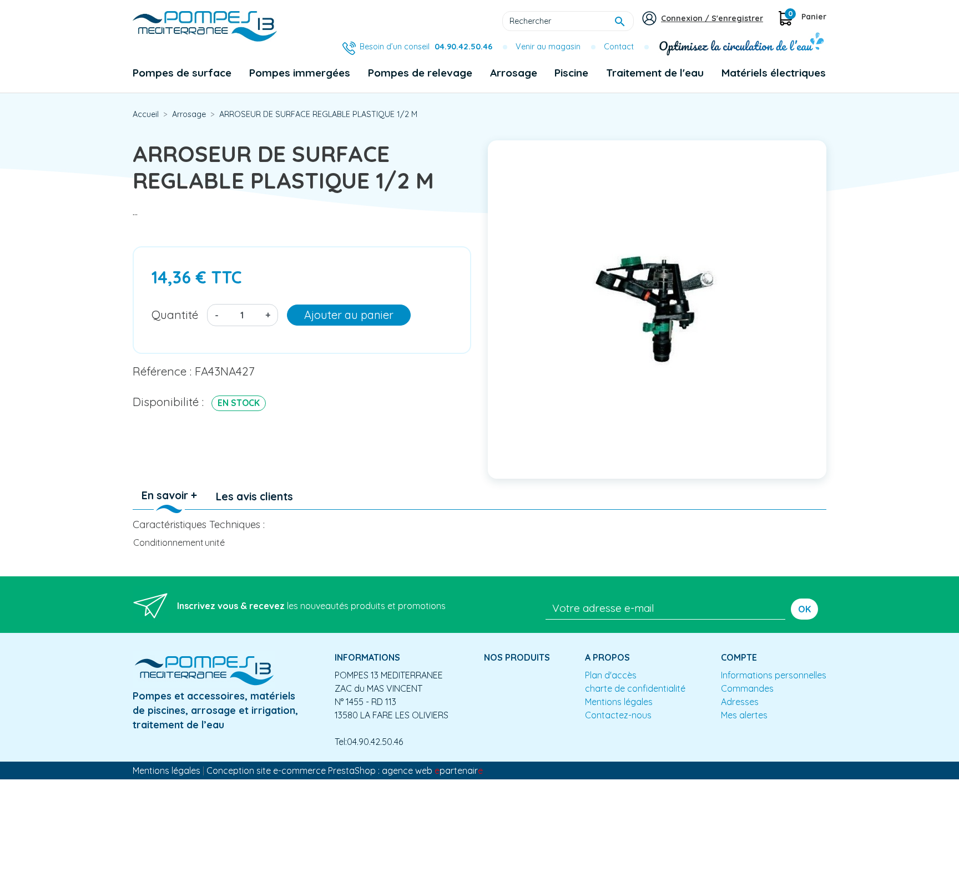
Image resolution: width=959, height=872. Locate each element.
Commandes (747, 688)
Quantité (175, 314)
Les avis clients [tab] (254, 496)
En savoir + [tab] (169, 495)
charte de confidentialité (635, 688)
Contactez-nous (618, 715)
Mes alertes (744, 715)
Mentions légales (619, 701)
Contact (619, 47)
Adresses (740, 701)
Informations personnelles (773, 675)
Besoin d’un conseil (426, 47)
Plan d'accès (611, 675)
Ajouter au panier (348, 315)
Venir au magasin (548, 47)
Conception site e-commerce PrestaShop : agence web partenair (344, 770)
